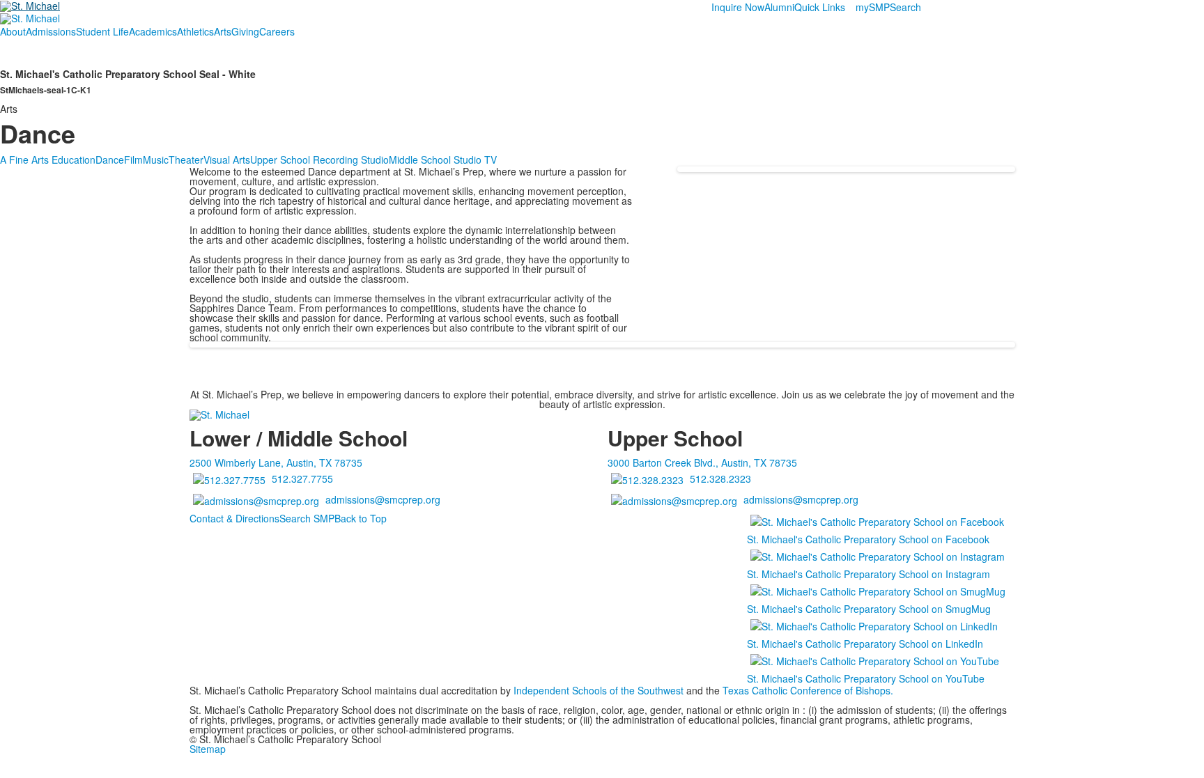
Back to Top (360, 518)
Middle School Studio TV (443, 159)
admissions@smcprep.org (382, 499)
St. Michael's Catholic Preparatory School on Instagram (868, 574)
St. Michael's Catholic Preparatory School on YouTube (866, 678)
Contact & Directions (234, 518)
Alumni (779, 7)
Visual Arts (226, 159)
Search (905, 7)
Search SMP (306, 518)
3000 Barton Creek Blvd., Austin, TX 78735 (702, 462)
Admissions (51, 31)
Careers (277, 31)
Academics (153, 31)
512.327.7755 (302, 478)
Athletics (195, 31)
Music (156, 159)
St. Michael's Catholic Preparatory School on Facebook (868, 539)
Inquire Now (737, 7)
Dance (109, 159)
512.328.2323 (720, 478)
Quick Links (819, 7)
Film (133, 159)
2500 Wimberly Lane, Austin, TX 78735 (276, 462)
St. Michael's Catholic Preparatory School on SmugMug (869, 609)
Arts (222, 31)
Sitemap (208, 749)
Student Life (102, 31)
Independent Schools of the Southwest (599, 690)
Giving (245, 31)
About (13, 31)
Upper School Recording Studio (319, 159)
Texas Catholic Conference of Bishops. (809, 690)
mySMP (873, 7)
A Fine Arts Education (47, 159)
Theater (186, 159)
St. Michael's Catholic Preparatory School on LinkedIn (865, 644)
